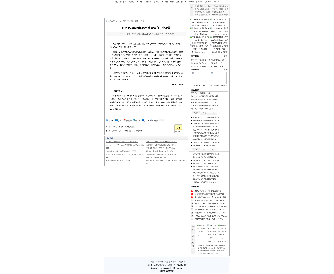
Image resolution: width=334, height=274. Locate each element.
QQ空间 (120, 120)
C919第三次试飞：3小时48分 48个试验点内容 (211, 206)
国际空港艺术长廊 (187, 2)
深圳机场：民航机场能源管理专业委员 (204, 106)
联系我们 (174, 262)
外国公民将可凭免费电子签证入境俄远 (206, 136)
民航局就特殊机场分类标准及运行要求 (206, 133)
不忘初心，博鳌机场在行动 (200, 93)
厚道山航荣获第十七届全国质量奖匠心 (206, 170)
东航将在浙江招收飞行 (217, 63)
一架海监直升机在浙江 (200, 85)
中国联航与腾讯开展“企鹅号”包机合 (205, 182)
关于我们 (152, 262)
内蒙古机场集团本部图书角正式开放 (203, 102)
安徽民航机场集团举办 (219, 85)
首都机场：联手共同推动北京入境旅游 (206, 142)
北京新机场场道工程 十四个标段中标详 (211, 251)
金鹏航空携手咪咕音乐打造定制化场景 (206, 154)
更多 (225, 56)
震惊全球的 (201, 235)
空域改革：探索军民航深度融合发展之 (206, 123)
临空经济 (156, 2)
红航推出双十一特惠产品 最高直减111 (206, 163)
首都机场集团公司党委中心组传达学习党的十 (210, 219)
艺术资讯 (216, 2)
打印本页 (168, 34)
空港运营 (148, 2)
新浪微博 (129, 120)
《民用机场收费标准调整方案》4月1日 (206, 127)
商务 (136, 21)
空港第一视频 (174, 2)
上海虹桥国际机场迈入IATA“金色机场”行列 (209, 194)
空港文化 (165, 2)
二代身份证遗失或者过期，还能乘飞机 (211, 248)
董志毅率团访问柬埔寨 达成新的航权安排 (209, 191)
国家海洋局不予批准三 (217, 66)
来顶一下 (178, 131)
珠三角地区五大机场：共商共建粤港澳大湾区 (210, 197)
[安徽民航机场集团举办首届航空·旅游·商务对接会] (219, 78)
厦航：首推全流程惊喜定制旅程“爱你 (205, 166)
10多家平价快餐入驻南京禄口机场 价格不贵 (121, 151)
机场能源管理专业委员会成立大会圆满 (204, 99)
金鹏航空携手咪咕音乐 (198, 60)
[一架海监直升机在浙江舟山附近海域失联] (200, 78)
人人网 (146, 120)
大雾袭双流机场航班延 (203, 15)
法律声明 (159, 262)
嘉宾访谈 (199, 2)
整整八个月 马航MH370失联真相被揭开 (211, 245)
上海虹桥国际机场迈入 (220, 6)
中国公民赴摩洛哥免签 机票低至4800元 (119, 160)
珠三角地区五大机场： (203, 9)
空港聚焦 (131, 2)
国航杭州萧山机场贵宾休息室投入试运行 (160, 151)
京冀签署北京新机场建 (203, 12)
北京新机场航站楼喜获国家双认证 (204, 157)
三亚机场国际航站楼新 (217, 60)
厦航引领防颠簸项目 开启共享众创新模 (206, 173)
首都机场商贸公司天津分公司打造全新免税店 (162, 154)
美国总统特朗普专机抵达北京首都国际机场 (209, 200)
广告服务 (167, 262)
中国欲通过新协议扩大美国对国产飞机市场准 (210, 213)
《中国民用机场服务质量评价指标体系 (206, 120)
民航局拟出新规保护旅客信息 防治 (204, 145)
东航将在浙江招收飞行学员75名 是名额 (206, 160)
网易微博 (155, 120)
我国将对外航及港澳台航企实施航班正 (206, 117)
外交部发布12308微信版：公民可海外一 (207, 130)
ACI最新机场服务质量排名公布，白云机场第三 (211, 216)
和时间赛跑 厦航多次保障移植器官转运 (206, 176)
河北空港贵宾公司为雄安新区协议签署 (204, 96)
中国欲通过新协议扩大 (220, 15)
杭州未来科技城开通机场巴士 (208, 253)
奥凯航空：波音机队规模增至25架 (204, 179)
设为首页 (182, 262)
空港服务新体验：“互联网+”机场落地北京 (160, 148)
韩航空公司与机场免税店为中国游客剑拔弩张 (127, 131)
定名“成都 (211, 242)
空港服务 (139, 2)
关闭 (173, 34)
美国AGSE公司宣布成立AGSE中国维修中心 (161, 142)
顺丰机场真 (222, 242)
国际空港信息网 (120, 2)
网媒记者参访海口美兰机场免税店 (124, 127)
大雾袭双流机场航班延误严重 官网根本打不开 (210, 210)
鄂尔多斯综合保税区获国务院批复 (204, 139)
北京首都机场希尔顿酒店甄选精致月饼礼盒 (161, 145)
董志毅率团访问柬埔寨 (203, 6)
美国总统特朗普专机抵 (220, 9)
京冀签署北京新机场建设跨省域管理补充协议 (210, 203)
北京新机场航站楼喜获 (198, 63)
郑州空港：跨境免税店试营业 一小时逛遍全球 (122, 142)
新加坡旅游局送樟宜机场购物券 (157, 157)
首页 (124, 21)
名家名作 (207, 2)
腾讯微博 (138, 120)
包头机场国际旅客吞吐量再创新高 (203, 109)
